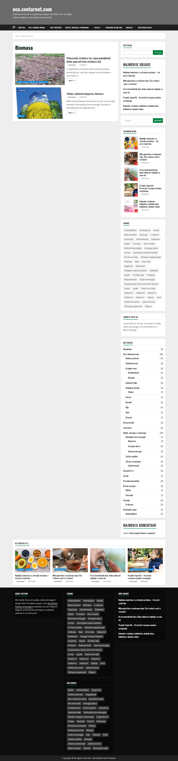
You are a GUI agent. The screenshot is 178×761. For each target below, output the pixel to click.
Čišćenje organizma (133, 306)
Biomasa (143, 234)
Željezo (148, 306)
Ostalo (97, 27)
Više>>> (72, 81)
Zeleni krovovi (133, 465)
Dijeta (127, 243)
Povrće (128, 397)
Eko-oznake (149, 243)
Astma (156, 230)
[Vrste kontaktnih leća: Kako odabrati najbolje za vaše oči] (107, 560)
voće (159, 297)
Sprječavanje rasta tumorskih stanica (141, 284)
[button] (14, 27)
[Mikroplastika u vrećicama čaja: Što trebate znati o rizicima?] (70, 560)
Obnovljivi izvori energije (135, 437)
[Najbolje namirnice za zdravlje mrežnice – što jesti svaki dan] (32, 560)
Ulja (127, 407)
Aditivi (128, 490)
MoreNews (98, 758)
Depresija (128, 239)
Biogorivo (21, 116)
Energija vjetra (151, 248)
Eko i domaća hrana (37, 27)
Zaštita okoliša (132, 456)
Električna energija (132, 248)
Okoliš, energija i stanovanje (77, 27)
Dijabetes (155, 239)
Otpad (127, 275)
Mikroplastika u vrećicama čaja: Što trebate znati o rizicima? (131, 158)
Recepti (129, 402)
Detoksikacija (142, 239)
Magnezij (128, 266)
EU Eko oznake (131, 257)
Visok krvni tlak (148, 288)
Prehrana (129, 504)
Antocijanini (145, 230)
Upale (135, 288)
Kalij (137, 261)
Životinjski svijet (145, 27)
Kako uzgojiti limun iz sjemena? (142, 533)
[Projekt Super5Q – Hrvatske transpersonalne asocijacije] (145, 560)
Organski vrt (43, 82)
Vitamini (131, 377)
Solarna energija (147, 279)
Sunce (127, 288)
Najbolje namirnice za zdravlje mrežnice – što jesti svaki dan (131, 142)
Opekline (154, 270)
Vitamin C (152, 293)
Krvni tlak (146, 261)
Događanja (127, 349)
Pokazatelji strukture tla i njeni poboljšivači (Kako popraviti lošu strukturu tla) (40, 69)
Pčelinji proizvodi (132, 387)
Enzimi (127, 252)
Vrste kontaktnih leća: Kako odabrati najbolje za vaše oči (131, 174)
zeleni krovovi (148, 302)
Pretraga (127, 45)
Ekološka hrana (132, 363)
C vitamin (155, 234)
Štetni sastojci (129, 486)
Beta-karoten (130, 234)
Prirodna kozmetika (113, 27)
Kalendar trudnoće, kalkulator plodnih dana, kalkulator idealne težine (131, 205)
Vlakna (150, 297)
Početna (21, 27)
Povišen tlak (138, 275)
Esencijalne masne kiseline (145, 252)
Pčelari (131, 392)
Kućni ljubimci (131, 513)
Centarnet (72, 65)
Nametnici (140, 266)
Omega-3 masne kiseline (135, 270)
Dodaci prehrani (132, 358)
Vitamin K (140, 297)
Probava (151, 275)
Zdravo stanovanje (133, 461)
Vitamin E (128, 297)
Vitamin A (128, 293)
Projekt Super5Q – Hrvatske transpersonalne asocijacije (131, 190)
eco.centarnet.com (32, 9)
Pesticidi (129, 495)
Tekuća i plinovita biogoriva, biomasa (40, 103)
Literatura (127, 427)
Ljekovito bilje (131, 382)
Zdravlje (129, 27)
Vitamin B (140, 293)
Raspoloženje (130, 279)
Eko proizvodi (56, 27)
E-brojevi (137, 243)
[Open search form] (164, 27)
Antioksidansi (130, 230)
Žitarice (129, 417)
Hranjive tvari (131, 368)
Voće (127, 412)
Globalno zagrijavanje (151, 257)
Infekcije (128, 261)
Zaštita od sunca (131, 302)
